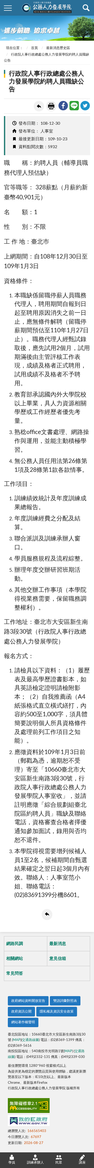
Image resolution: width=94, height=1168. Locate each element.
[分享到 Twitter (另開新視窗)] (85, 105)
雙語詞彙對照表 (65, 1001)
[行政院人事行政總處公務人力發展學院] (47, 8)
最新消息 (57, 944)
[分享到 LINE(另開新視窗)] (74, 105)
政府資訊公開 (21, 1011)
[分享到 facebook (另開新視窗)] (63, 105)
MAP (16, 1040)
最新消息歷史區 (58, 48)
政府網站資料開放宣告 (28, 1001)
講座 (82, 1162)
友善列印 (51, 106)
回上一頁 (39, 106)
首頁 (34, 48)
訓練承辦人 (35, 1162)
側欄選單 (8, 8)
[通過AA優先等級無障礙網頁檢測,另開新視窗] (29, 1106)
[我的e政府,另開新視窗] (29, 1121)
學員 (11, 1162)
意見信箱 (57, 958)
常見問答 (14, 973)
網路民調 (14, 944)
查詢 (86, 8)
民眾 (58, 1162)
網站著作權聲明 (23, 1022)
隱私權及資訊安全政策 (57, 1011)
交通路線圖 (30, 1040)
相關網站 (14, 958)
